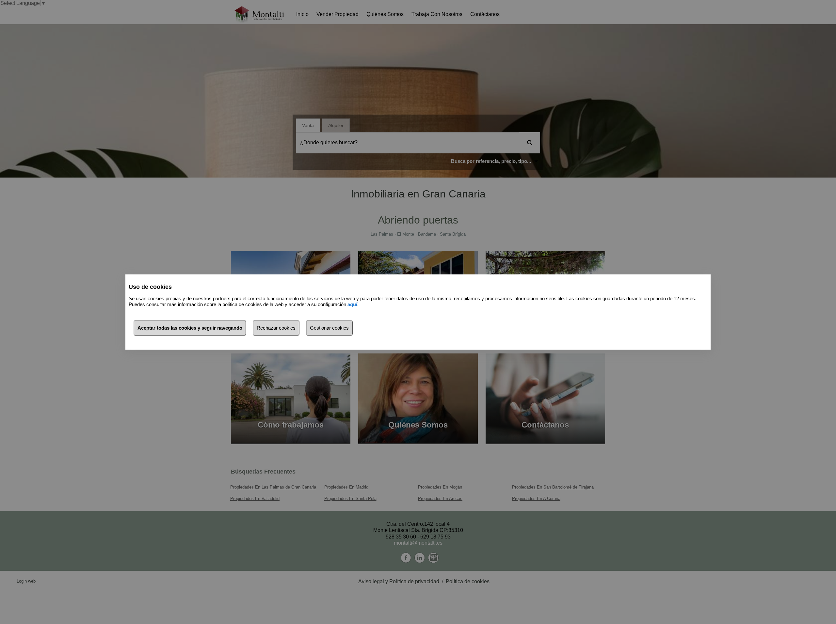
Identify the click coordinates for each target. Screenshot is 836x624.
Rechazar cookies (276, 327)
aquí (352, 304)
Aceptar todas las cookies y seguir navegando (189, 327)
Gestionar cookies (329, 327)
